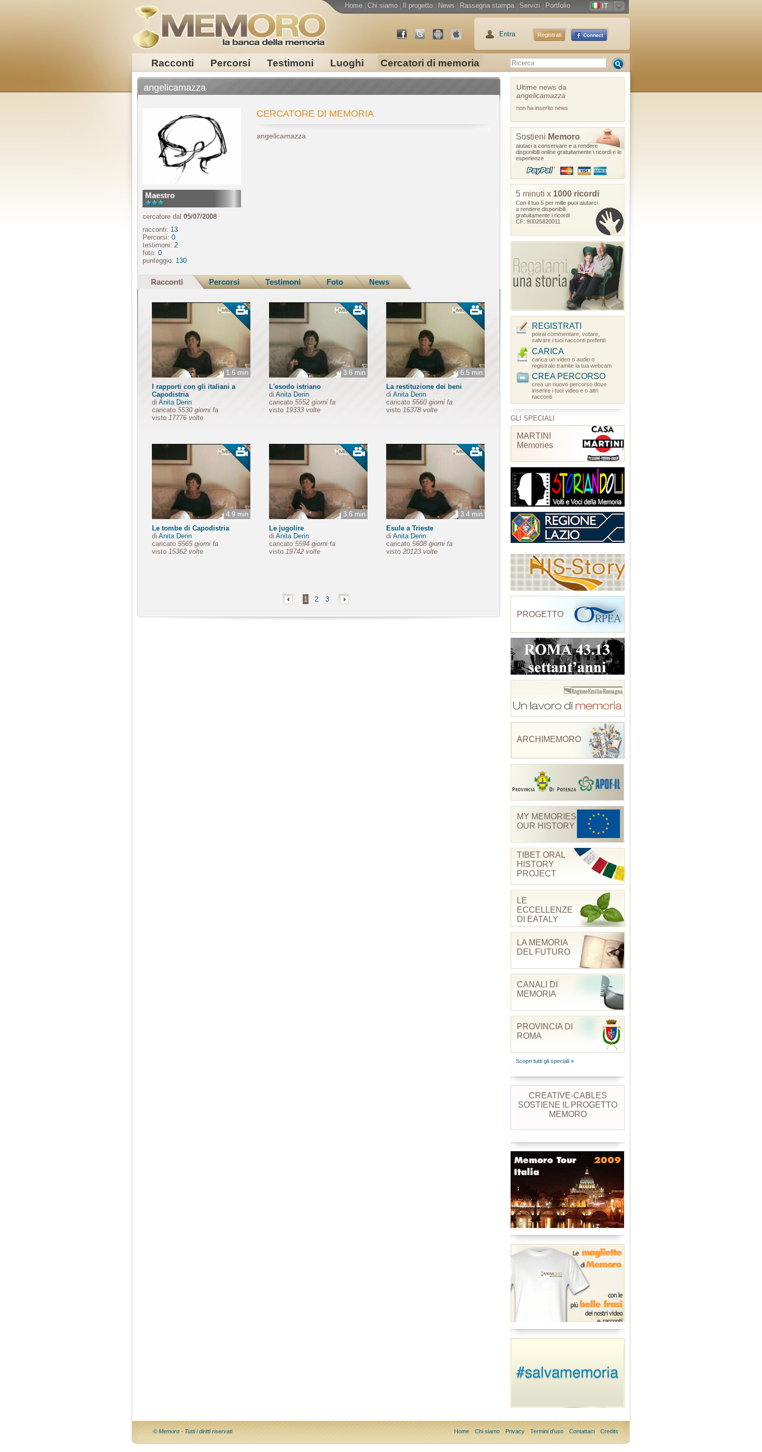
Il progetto (418, 5)
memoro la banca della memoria (229, 23)
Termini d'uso (546, 1431)
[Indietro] (288, 599)
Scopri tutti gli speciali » (545, 1061)
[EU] (568, 698)
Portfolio (557, 5)
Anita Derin (175, 402)
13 (174, 229)
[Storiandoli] (568, 487)
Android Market (442, 38)
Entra (507, 34)
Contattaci (582, 1431)
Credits (609, 1431)
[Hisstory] (568, 572)
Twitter (424, 38)
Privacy (515, 1431)
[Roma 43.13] (568, 656)
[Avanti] (344, 599)
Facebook (406, 38)
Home (353, 5)
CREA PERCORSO (568, 376)
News (446, 5)
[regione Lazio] (568, 530)
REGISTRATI (557, 326)
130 (181, 260)
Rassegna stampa (487, 5)
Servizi (529, 5)
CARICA (548, 351)
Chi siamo (383, 5)
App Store (460, 38)
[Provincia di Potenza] (568, 782)
